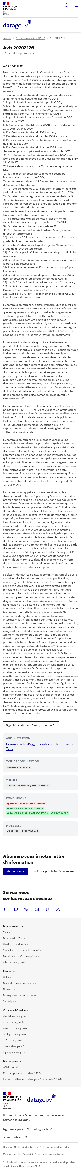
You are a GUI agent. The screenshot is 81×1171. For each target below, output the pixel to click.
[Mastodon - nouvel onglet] (16, 909)
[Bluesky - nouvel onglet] (26, 909)
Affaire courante (18, 767)
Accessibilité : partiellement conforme (43, 1154)
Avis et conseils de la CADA (30, 38)
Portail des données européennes (21, 956)
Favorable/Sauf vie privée (26, 808)
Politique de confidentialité (54, 1147)
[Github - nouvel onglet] (47, 909)
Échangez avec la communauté (20, 995)
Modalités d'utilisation (26, 1147)
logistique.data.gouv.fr (15, 1052)
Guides (7, 977)
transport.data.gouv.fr (15, 1028)
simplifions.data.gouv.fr (15, 1016)
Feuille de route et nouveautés (19, 983)
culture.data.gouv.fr (13, 1046)
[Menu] (76, 5)
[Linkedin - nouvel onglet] (5, 909)
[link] (31, 725)
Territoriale (30, 831)
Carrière (12, 831)
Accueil (7, 38)
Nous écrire (9, 989)
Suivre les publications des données (22, 950)
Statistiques (9, 1001)
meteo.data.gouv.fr (13, 1022)
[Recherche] (66, 5)
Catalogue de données (15, 944)
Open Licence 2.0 (28, 1166)
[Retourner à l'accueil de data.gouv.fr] (17, 24)
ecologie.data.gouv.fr (14, 1034)
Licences (7, 1147)
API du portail (10, 1067)
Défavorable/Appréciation (27, 803)
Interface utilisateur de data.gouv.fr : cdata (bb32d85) (32, 1079)
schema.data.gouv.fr (14, 962)
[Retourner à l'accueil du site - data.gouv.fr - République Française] (41, 1100)
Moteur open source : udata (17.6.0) (22, 1073)
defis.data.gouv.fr (12, 1040)
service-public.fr (13, 1137)
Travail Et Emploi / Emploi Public (28, 785)
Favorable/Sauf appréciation (29, 813)
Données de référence (15, 938)
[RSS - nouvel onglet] (58, 909)
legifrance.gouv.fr (14, 1129)
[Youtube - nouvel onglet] (37, 909)
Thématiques (10, 932)
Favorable (61, 813)
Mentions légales (12, 1154)
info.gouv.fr (40, 1129)
